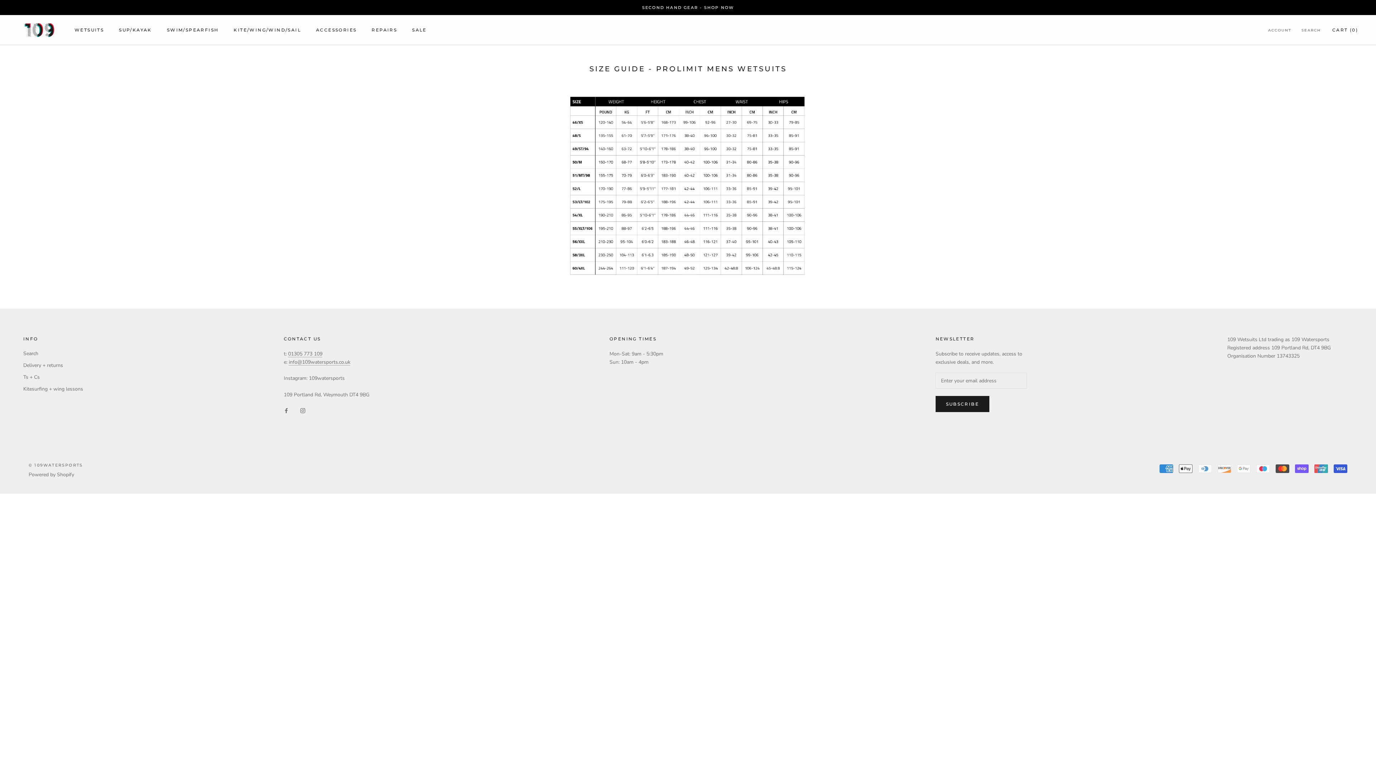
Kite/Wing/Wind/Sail (267, 30)
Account (1279, 30)
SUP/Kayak (135, 30)
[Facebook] (286, 410)
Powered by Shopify (51, 474)
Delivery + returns (43, 365)
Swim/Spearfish (193, 30)
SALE (419, 30)
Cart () (1345, 30)
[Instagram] (302, 410)
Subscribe (962, 404)
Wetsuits (89, 30)
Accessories (336, 30)
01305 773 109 (305, 353)
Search (1311, 30)
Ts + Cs (31, 377)
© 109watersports (56, 465)
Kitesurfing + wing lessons (53, 389)
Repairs (384, 30)
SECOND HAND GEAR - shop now (688, 7)
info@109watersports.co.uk (319, 362)
